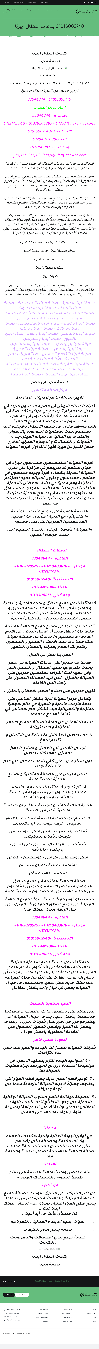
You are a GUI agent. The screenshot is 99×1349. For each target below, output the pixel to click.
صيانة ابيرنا (49, 62)
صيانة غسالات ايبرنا (64, 243)
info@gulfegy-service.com (64, 156)
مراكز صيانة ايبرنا (63, 251)
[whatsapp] (88, 2)
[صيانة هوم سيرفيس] (87, 9)
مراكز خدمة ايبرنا (36, 251)
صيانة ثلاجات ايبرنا (33, 243)
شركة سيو (13, 1334)
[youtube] (92, 2)
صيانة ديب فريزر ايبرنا (49, 260)
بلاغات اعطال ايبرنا (49, 54)
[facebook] (95, 2)
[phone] (85, 2)
